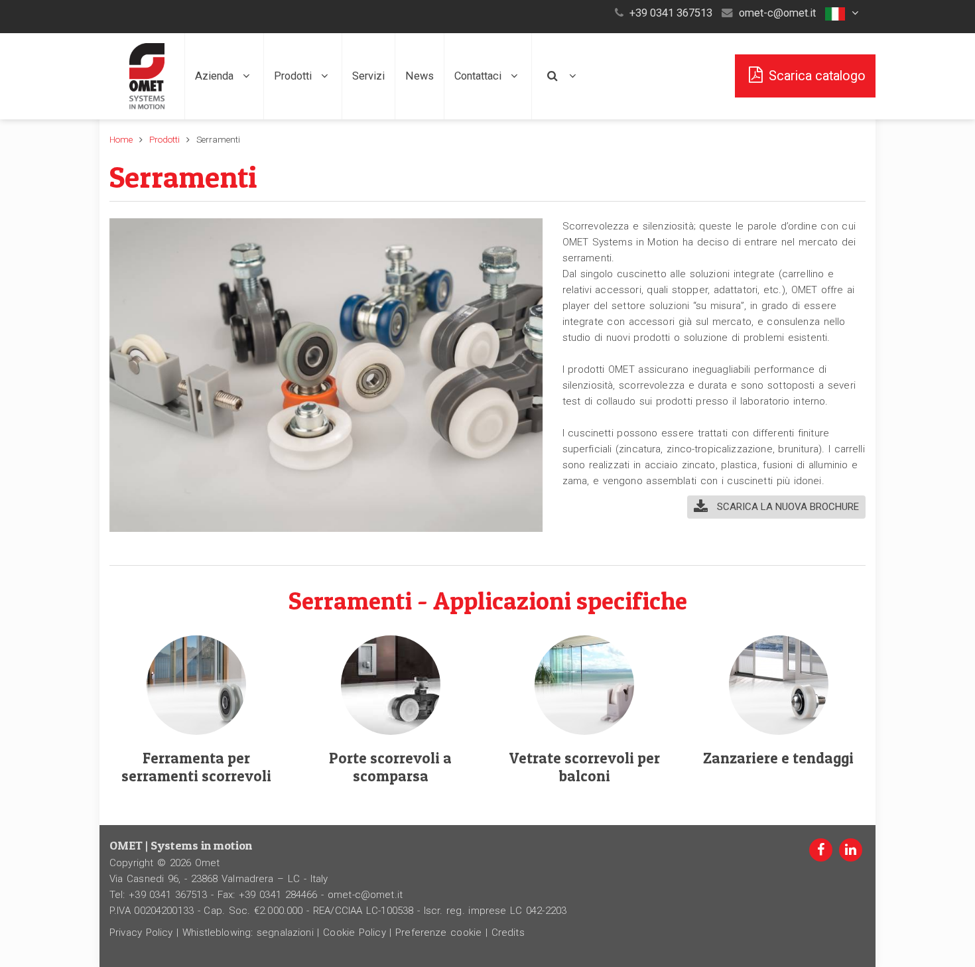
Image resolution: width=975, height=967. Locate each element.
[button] (843, 13)
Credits (508, 932)
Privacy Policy (141, 932)
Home (121, 139)
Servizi (368, 76)
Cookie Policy (354, 932)
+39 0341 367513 (670, 13)
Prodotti (164, 139)
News (419, 76)
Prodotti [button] (294, 76)
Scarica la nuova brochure (786, 507)
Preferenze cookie (438, 932)
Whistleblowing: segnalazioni (248, 932)
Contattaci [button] (479, 76)
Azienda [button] (215, 76)
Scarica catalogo (817, 76)
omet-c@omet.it (777, 13)
